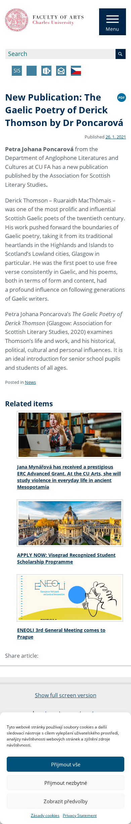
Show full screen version (65, 695)
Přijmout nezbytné (65, 782)
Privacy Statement (80, 815)
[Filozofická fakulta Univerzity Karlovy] (44, 19)
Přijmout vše (65, 764)
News (30, 382)
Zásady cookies (45, 815)
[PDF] (121, 96)
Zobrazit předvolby (66, 801)
